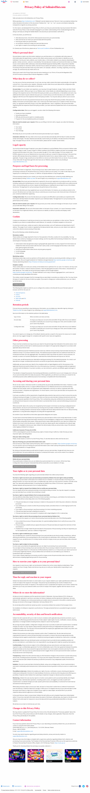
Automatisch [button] (17, 786)
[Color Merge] (35, 754)
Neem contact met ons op (54, 790)
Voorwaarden (38, 790)
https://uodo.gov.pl (60, 743)
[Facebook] (80, 786)
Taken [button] (26, 2)
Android (18, 300)
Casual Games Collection (8, 790)
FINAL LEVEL (30, 790)
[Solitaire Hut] (4, 2)
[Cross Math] (54, 754)
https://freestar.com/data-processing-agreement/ (42, 262)
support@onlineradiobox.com (25, 731)
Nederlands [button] (6, 786)
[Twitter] (83, 786)
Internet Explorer (20, 293)
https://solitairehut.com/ (28, 21)
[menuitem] (14, 2)
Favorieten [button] (15, 2)
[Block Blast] (73, 754)
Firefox (17, 294)
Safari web (18, 298)
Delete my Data (31, 178)
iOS (25, 298)
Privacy (44, 790)
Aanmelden (86, 2)
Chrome (18, 296)
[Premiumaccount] (69, 2)
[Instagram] (87, 786)
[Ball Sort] (17, 754)
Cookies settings (18, 284)
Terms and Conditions (43, 48)
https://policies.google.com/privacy (62, 260)
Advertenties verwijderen (33, 786)
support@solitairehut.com (20, 161)
